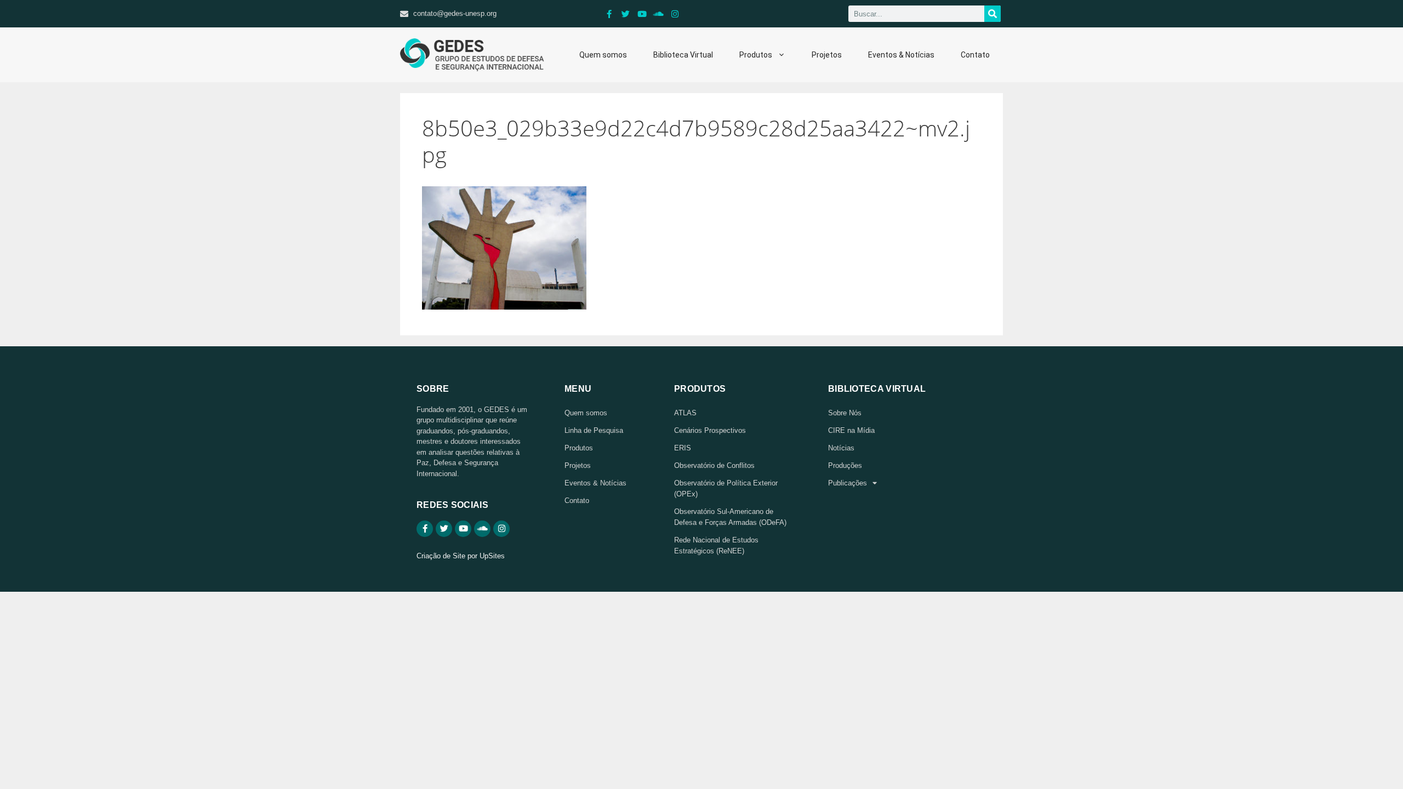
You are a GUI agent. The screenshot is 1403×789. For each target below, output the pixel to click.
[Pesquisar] (992, 13)
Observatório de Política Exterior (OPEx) (726, 488)
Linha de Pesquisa (593, 430)
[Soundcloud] (659, 13)
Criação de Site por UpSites (461, 556)
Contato (975, 54)
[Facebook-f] (609, 13)
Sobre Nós (845, 413)
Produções (845, 465)
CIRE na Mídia (851, 430)
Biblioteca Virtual (683, 54)
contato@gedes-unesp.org (455, 13)
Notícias (841, 448)
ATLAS (685, 413)
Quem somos (603, 54)
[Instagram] (675, 13)
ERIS (682, 448)
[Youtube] (642, 13)
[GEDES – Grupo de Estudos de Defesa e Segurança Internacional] (472, 55)
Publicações (847, 483)
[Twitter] (626, 13)
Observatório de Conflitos (714, 465)
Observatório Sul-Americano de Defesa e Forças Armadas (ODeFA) (730, 517)
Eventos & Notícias (901, 54)
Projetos (827, 54)
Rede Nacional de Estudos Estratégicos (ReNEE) (716, 545)
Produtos (755, 54)
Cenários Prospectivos (710, 430)
